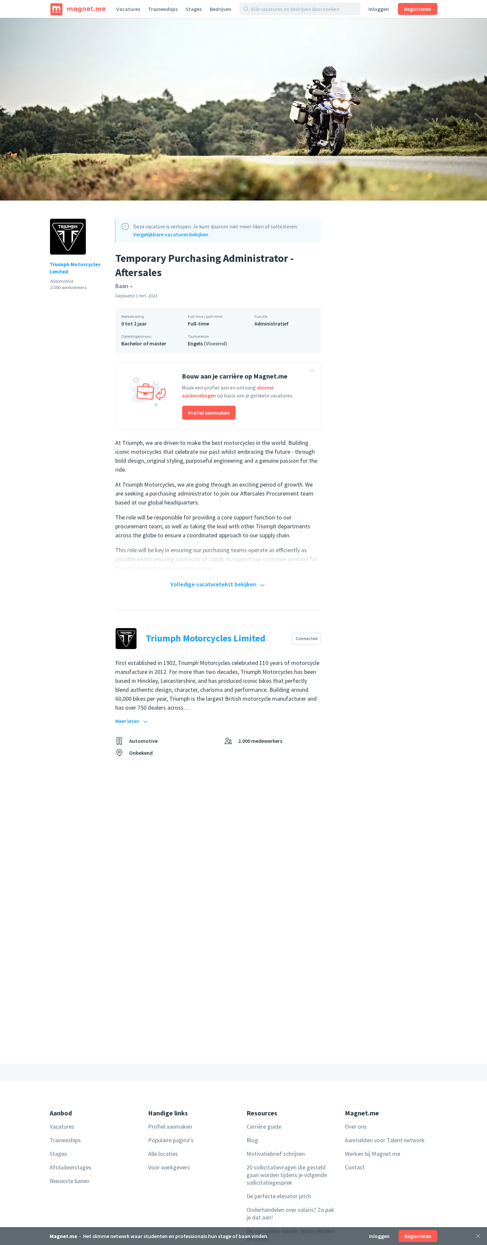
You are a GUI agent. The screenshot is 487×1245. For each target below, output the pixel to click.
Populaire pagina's (170, 1140)
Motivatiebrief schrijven (275, 1153)
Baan (121, 286)
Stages (194, 9)
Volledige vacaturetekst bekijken (213, 584)
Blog (252, 1140)
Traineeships (163, 9)
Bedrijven (220, 9)
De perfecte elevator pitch (278, 1196)
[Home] (78, 9)
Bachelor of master (143, 343)
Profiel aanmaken (209, 412)
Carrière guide (263, 1126)
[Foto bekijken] (243, 109)
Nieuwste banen (69, 1181)
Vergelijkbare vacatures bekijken (170, 234)
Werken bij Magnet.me (372, 1153)
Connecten (307, 638)
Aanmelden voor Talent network (385, 1140)
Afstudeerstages (70, 1167)
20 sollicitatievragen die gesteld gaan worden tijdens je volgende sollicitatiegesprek (286, 1174)
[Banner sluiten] (312, 372)
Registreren (417, 9)
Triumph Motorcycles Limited (75, 268)
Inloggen (378, 9)
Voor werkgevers (169, 1167)
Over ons (356, 1126)
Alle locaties (163, 1153)
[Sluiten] (478, 1236)
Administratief (271, 323)
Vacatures (128, 9)
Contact (355, 1167)
